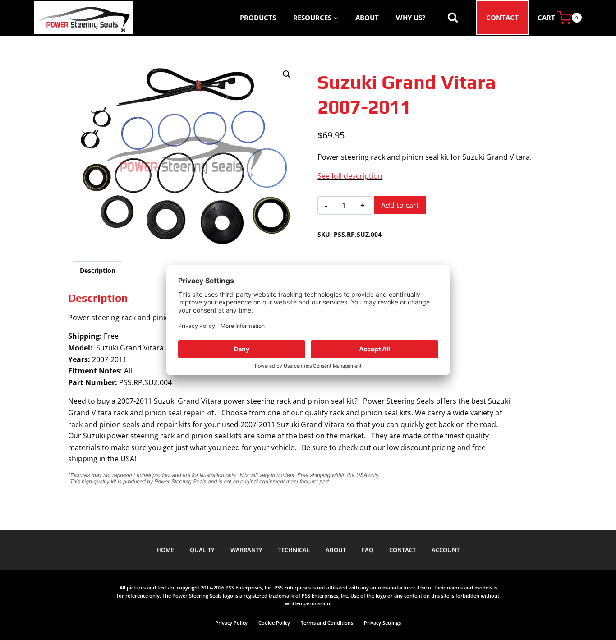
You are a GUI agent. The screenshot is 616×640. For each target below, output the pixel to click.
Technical (294, 550)
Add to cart (400, 205)
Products (258, 17)
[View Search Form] (452, 17)
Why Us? (410, 17)
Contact (502, 17)
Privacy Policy (231, 622)
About (367, 17)
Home (165, 550)
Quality (202, 550)
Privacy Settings (382, 622)
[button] (287, 74)
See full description (349, 176)
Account (446, 550)
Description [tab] (97, 270)
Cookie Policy (274, 622)
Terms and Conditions (327, 622)
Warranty (246, 550)
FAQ (367, 550)
